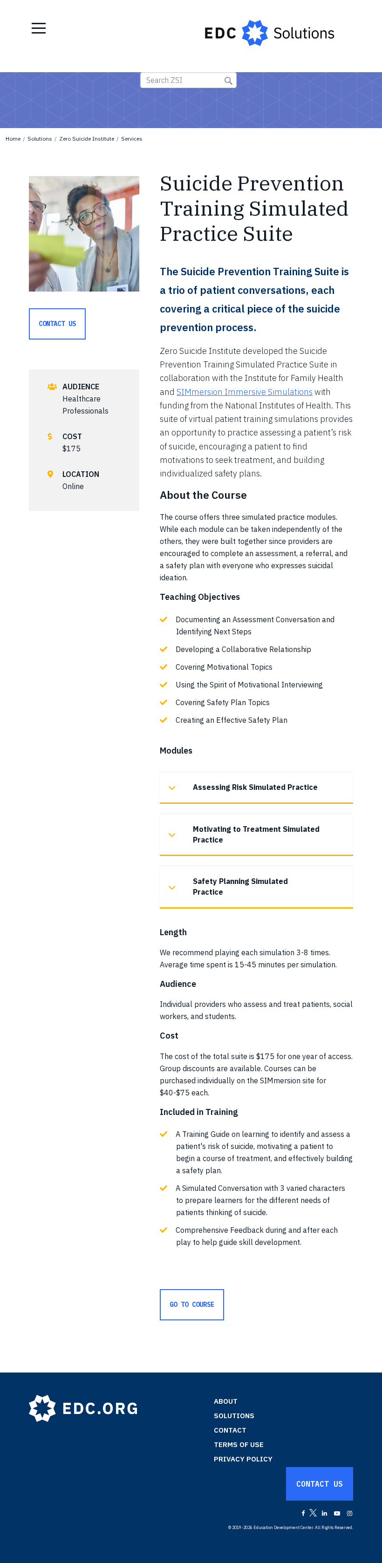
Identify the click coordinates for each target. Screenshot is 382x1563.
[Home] (274, 33)
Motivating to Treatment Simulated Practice (256, 834)
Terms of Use (239, 1444)
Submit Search (228, 80)
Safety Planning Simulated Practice (240, 887)
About (226, 1401)
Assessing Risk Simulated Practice (255, 787)
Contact (230, 1430)
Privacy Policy (243, 1458)
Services (132, 138)
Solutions (39, 138)
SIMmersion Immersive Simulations (245, 392)
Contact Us (57, 323)
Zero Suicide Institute (86, 138)
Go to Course (192, 1304)
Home (13, 138)
